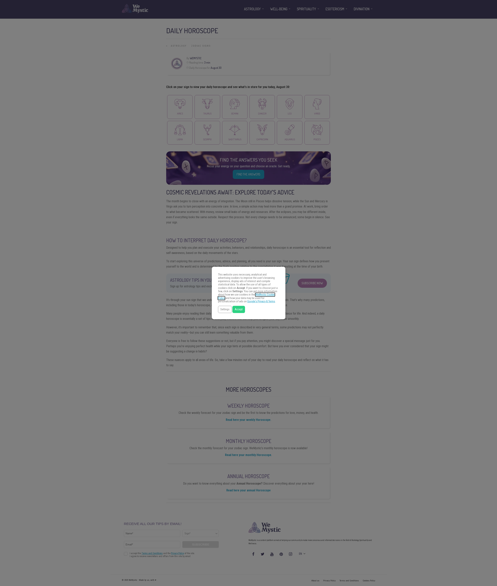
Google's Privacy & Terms (261, 301)
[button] (225, 309)
